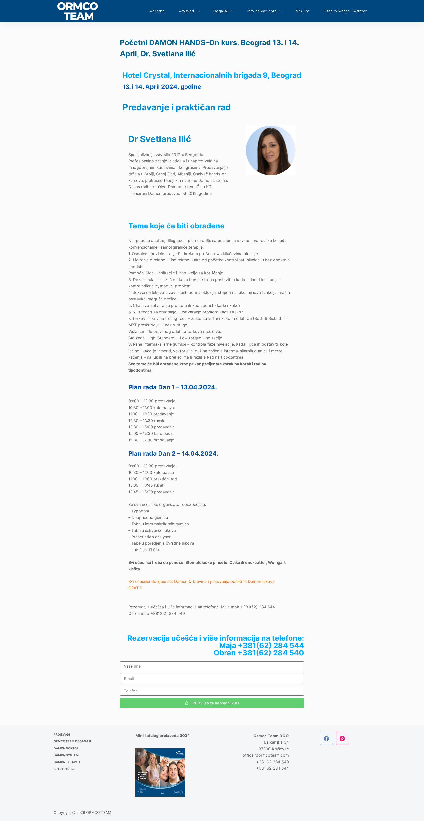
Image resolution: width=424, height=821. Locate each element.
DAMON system (66, 755)
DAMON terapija (67, 762)
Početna (157, 11)
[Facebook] (326, 739)
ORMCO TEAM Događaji (72, 741)
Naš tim (302, 11)
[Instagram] (342, 739)
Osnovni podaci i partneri (345, 11)
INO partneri (64, 769)
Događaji (220, 11)
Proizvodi (187, 11)
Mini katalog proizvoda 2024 (162, 735)
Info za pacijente (262, 11)
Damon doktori (66, 748)
